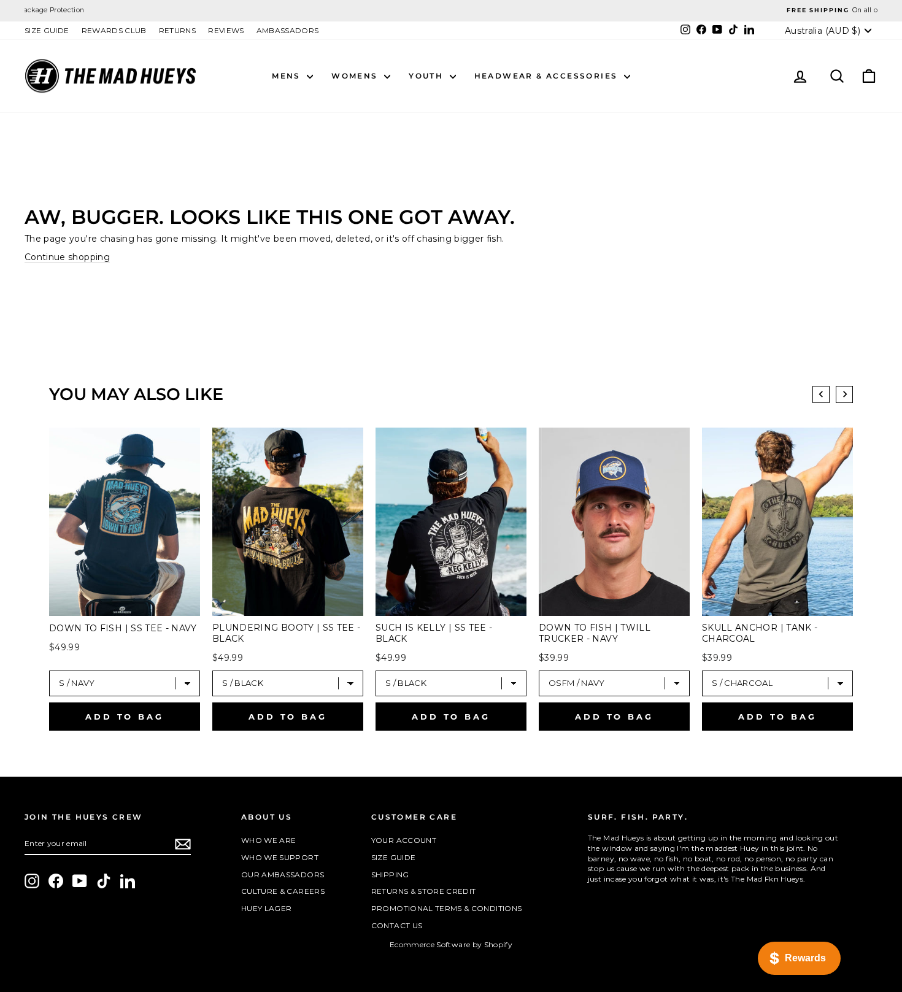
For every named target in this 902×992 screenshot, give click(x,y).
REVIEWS (226, 30)
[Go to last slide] (821, 394)
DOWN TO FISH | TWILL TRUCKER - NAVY (594, 633)
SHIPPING (390, 874)
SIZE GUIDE (47, 30)
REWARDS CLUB (114, 30)
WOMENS (356, 75)
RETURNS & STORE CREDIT (423, 891)
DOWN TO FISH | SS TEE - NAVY (123, 628)
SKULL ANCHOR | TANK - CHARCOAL (759, 633)
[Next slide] (844, 394)
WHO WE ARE (268, 840)
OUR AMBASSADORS (282, 874)
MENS (288, 75)
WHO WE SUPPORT (279, 857)
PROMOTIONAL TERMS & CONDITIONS (446, 908)
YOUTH (427, 75)
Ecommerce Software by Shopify (451, 944)
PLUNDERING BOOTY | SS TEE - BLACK (286, 633)
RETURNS (177, 30)
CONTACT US (397, 925)
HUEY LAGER (266, 908)
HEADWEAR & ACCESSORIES (547, 75)
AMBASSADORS (287, 30)
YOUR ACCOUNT (403, 840)
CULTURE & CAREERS (283, 891)
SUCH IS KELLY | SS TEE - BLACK (434, 633)
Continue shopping (67, 257)
